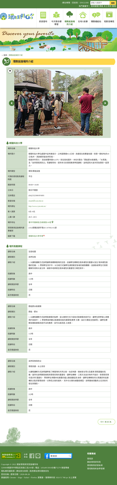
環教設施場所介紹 (70, 22)
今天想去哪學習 (56, 22)
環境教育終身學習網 (96, 469)
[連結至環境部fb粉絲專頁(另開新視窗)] (58, 456)
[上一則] (12, 103)
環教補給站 (96, 21)
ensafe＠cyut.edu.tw (36, 201)
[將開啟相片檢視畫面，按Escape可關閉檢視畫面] (58, 102)
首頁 (5, 55)
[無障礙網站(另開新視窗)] (11, 455)
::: (61, 3)
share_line (37, 455)
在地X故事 (83, 21)
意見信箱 (5, 474)
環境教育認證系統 (95, 465)
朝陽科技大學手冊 (36, 236)
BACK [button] (108, 422)
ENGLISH (84, 3)
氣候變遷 (95, 6)
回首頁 (75, 3)
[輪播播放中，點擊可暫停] (10, 71)
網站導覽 (66, 3)
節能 (101, 6)
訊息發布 (43, 21)
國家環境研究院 (94, 462)
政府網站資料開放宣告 (39, 471)
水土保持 (108, 6)
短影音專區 (109, 21)
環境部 (90, 459)
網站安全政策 (22, 471)
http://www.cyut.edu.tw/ (37, 206)
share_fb (31, 455)
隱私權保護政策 (8, 471)
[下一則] (105, 103)
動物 (114, 6)
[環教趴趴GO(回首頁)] (17, 16)
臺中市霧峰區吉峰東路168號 (40, 222)
